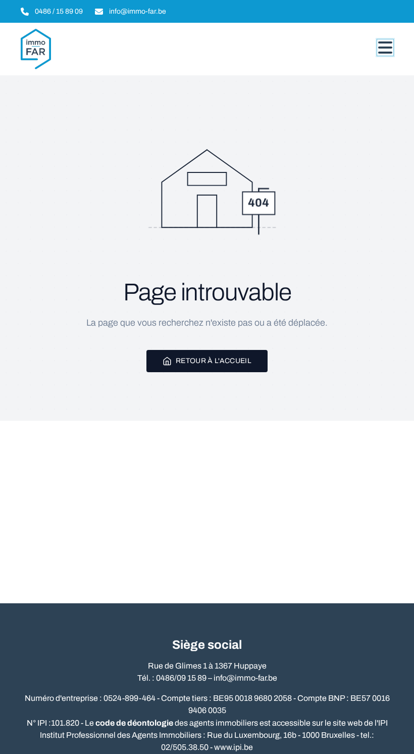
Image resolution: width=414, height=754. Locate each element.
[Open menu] (385, 47)
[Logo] (69, 49)
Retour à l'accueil (213, 361)
